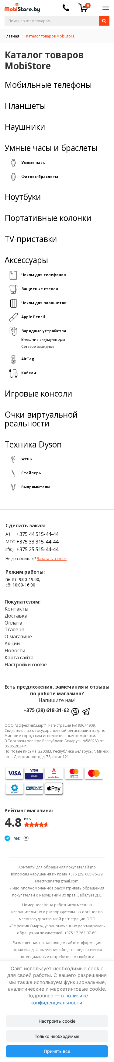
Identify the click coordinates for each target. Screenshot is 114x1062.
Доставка (16, 615)
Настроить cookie (57, 1021)
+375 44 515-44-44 (37, 534)
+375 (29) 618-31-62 (46, 710)
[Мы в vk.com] (17, 838)
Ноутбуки (23, 197)
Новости (15, 650)
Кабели (28, 373)
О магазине (18, 636)
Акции (12, 643)
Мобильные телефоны (48, 84)
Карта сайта (19, 657)
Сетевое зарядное (37, 346)
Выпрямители (35, 487)
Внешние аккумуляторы (43, 339)
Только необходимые (57, 1036)
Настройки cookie (26, 664)
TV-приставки (31, 239)
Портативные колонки (48, 218)
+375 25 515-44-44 (37, 549)
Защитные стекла (39, 288)
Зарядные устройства (43, 330)
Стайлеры (31, 473)
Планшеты (25, 106)
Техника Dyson (33, 444)
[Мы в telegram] (7, 838)
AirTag (27, 359)
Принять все (57, 1051)
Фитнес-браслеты (39, 176)
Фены (27, 459)
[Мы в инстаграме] (26, 838)
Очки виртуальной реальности (41, 419)
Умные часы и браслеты (51, 148)
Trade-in (14, 629)
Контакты (16, 608)
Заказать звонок (52, 558)
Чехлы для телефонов (43, 274)
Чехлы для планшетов (44, 302)
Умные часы (33, 162)
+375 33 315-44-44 (37, 541)
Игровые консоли (38, 393)
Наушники (25, 127)
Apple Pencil (33, 316)
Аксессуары (26, 260)
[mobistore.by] (20, 6)
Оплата (13, 622)
